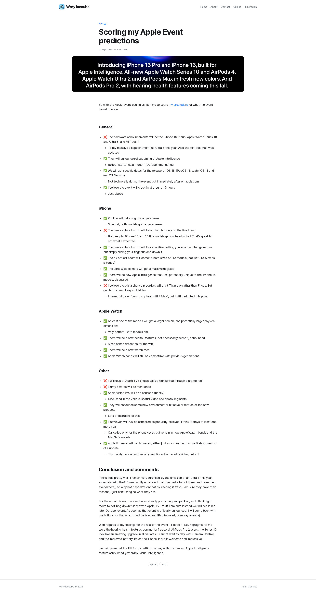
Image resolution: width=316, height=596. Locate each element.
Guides (237, 6)
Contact (225, 6)
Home (203, 6)
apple (153, 564)
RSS (244, 586)
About (214, 6)
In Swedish (251, 6)
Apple (102, 24)
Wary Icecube (78, 7)
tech (163, 564)
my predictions (178, 104)
